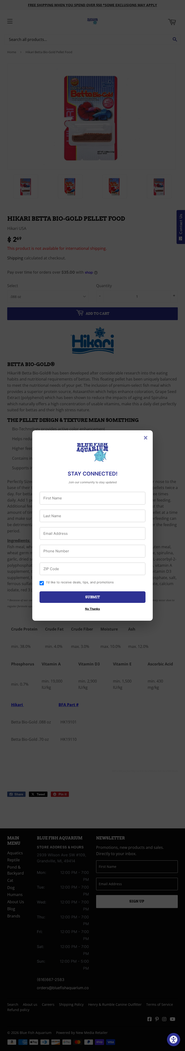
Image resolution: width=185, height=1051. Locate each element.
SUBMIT (92, 597)
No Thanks (92, 609)
